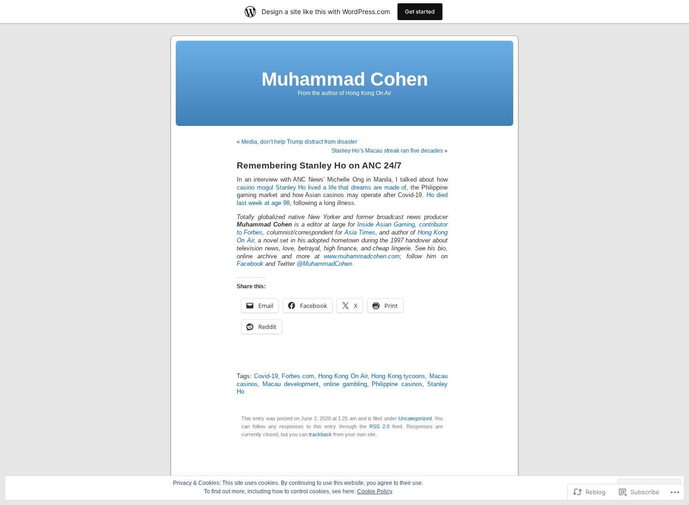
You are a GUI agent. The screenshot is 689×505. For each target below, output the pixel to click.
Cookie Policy (374, 491)
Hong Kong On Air (342, 376)
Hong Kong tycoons (398, 376)
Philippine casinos (397, 384)
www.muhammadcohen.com (362, 256)
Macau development (290, 384)
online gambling (345, 384)
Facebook (250, 264)
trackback (320, 434)
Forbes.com (298, 376)
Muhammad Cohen (345, 79)
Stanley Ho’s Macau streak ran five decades (387, 150)
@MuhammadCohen (324, 264)
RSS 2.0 (379, 426)
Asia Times (359, 232)
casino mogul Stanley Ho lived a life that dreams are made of (321, 187)
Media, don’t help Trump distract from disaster (299, 142)
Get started (420, 11)
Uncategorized (415, 418)
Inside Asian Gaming (386, 224)
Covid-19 (266, 376)
